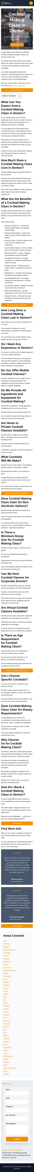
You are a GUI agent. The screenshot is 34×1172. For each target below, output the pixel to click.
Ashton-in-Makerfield (10, 1068)
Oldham (5, 973)
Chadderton (7, 976)
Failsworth (6, 961)
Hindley (5, 1059)
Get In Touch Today (17, 90)
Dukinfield (6, 943)
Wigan (5, 1071)
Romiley (6, 955)
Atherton (6, 1050)
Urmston (6, 1009)
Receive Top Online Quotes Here (17, 670)
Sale (4, 1000)
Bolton (5, 1044)
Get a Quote (15, 45)
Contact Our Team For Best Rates (17, 305)
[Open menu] (31, 3)
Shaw (5, 997)
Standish (6, 1074)
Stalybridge (7, 952)
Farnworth (6, 1038)
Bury (4, 1029)
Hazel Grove (7, 967)
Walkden (6, 1035)
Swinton (6, 1012)
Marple (5, 964)
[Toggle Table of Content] (19, 96)
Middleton (6, 985)
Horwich (6, 1065)
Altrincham (6, 1020)
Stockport (6, 958)
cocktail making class (18, 85)
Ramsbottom (7, 1047)
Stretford (6, 994)
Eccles (5, 1003)
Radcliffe (6, 1026)
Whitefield (6, 1006)
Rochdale (6, 1023)
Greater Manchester (9, 970)
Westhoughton (8, 1056)
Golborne (6, 1062)
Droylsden (6, 946)
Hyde (5, 941)
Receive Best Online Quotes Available (17, 493)
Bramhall (6, 982)
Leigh (5, 1053)
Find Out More (17, 823)
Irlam (4, 1032)
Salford (5, 991)
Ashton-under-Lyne (9, 949)
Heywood (6, 1015)
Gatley (5, 979)
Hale (4, 1017)
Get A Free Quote (17, 926)
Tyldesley (6, 1041)
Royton (5, 988)
